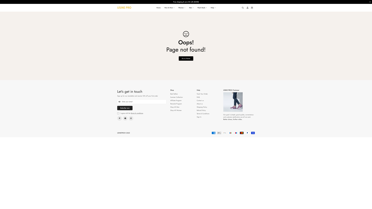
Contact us (200, 100)
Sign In (199, 117)
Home (158, 8)
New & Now (168, 8)
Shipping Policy (202, 107)
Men (190, 8)
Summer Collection (176, 97)
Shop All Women (176, 110)
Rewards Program (176, 104)
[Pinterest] (119, 118)
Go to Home (186, 58)
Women (181, 8)
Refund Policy (201, 110)
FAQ (198, 97)
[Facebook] (125, 118)
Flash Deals (201, 8)
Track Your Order (202, 94)
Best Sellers (174, 94)
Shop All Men (174, 107)
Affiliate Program (175, 100)
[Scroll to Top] (368, 198)
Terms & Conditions (203, 114)
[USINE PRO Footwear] (124, 7)
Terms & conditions (137, 113)
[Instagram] (131, 118)
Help (212, 8)
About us (200, 104)
